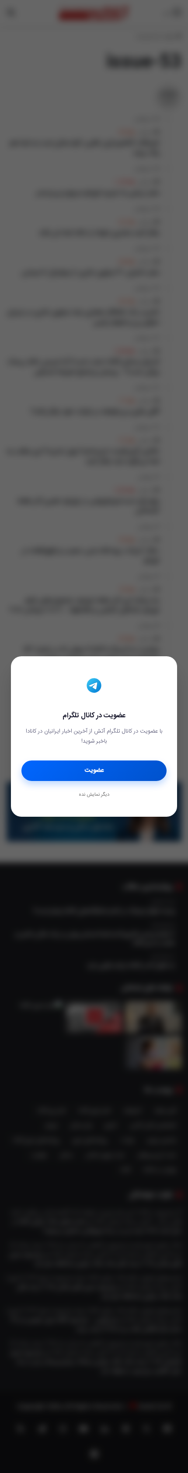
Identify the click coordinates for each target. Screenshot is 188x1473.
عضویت (94, 770)
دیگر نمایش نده (94, 795)
